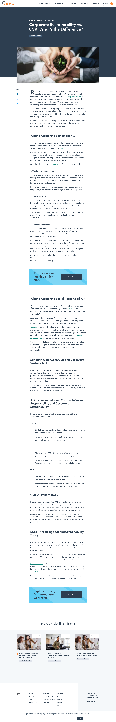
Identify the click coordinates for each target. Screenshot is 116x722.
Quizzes (59, 705)
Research (59, 702)
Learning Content (43, 3)
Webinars (59, 699)
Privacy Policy (33, 702)
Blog (58, 696)
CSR (70, 309)
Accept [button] (80, 718)
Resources (83, 3)
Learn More (71, 276)
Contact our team (36, 564)
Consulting (73, 3)
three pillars (56, 164)
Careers (31, 699)
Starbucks (34, 327)
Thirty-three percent (74, 97)
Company (94, 3)
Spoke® (35, 572)
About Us (31, 696)
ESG (62, 148)
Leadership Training (35, 35)
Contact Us (106, 3)
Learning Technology (49, 699)
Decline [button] (86, 718)
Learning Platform (59, 3)
